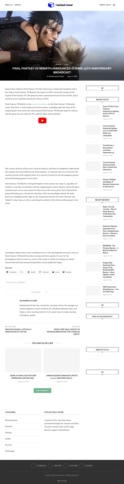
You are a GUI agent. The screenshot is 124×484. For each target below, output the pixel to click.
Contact (17, 5)
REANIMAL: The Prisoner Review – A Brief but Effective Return (110, 249)
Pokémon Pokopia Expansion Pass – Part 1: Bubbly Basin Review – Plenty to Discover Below (111, 231)
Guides (8, 438)
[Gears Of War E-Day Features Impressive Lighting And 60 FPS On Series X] (23, 360)
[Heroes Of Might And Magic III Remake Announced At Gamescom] (93, 183)
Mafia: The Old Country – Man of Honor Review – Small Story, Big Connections (109, 211)
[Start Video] (42, 139)
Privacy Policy (105, 5)
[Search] (117, 5)
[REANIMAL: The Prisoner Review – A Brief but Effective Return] (93, 249)
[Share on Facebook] (49, 292)
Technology (10, 451)
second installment (40, 104)
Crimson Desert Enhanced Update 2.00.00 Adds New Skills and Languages (110, 130)
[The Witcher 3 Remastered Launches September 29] (93, 149)
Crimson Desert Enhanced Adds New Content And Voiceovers (110, 166)
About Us (8, 5)
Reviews (8, 445)
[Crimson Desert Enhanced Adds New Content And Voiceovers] (93, 166)
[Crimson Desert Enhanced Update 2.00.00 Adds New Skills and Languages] (62, 360)
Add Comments (42, 390)
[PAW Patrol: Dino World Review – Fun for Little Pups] (93, 291)
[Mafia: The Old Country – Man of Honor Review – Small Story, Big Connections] (93, 210)
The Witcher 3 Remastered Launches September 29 (108, 149)
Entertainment (11, 420)
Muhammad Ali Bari (56, 76)
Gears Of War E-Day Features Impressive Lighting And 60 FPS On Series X (111, 111)
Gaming (8, 432)
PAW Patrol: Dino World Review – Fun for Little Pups (111, 289)
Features (8, 426)
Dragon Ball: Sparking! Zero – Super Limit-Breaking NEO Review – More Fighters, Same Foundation (109, 270)
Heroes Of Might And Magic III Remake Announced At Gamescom (111, 183)
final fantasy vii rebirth (16, 282)
